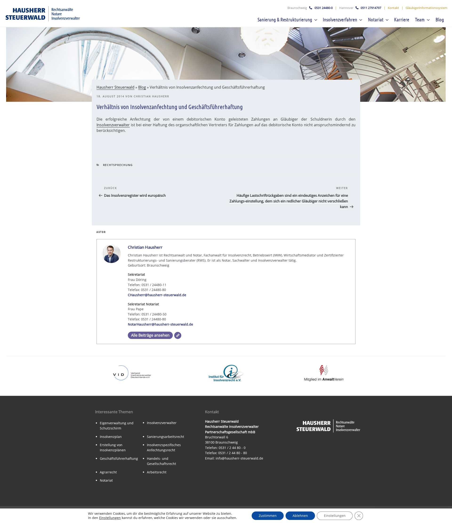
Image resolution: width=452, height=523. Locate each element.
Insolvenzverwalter (113, 124)
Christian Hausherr (151, 96)
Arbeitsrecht (156, 472)
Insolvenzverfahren (340, 19)
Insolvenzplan (111, 436)
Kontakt (393, 8)
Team (420, 19)
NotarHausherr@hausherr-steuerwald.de (160, 324)
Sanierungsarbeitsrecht (165, 436)
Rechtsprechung (118, 165)
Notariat (375, 19)
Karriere (401, 19)
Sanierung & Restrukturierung (285, 19)
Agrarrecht (108, 472)
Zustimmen (268, 515)
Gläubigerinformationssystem (426, 8)
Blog (440, 19)
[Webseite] (177, 335)
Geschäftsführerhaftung (119, 458)
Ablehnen (300, 515)
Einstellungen (110, 518)
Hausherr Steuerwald (115, 87)
